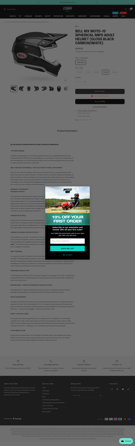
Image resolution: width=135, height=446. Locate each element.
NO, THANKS (67, 255)
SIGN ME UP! (67, 249)
